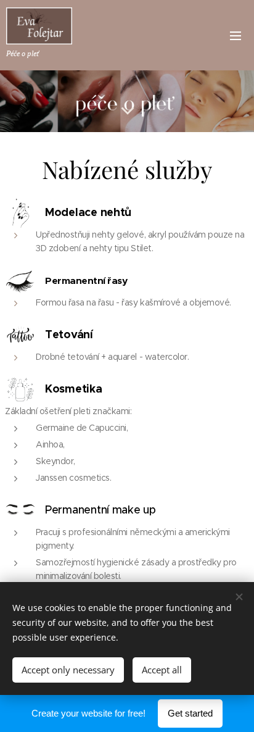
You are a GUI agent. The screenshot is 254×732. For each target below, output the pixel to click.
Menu (235, 35)
